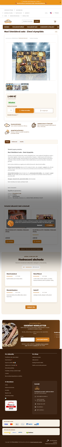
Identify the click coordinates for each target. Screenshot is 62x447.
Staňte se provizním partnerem (39, 365)
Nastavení (39, 225)
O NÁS (5, 16)
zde (50, 222)
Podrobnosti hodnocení (23, 38)
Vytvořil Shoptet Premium (53, 441)
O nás (6, 385)
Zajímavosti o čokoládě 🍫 (11, 365)
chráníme (35, 345)
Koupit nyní (45, 110)
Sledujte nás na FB (41, 404)
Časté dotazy (19, 13)
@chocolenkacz (40, 410)
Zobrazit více (31, 307)
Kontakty (7, 390)
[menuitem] (7, 27)
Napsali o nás (26, 16)
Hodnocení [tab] (14, 141)
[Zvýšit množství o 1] (14, 109)
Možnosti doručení (12, 106)
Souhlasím (50, 225)
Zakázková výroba (36, 357)
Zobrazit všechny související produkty (31, 249)
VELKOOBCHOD (19, 10)
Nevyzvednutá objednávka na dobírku (13, 376)
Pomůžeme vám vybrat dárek (11, 357)
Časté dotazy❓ (8, 360)
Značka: (34, 38)
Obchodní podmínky (9, 368)
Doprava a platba (8, 13)
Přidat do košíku (25, 110)
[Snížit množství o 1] (14, 111)
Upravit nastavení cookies (36, 442)
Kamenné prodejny (9, 395)
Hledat (37, 21)
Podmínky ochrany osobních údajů (12, 371)
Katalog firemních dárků (37, 362)
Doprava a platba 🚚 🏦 (10, 362)
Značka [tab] (21, 141)
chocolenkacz (40, 407)
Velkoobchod (35, 360)
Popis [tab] (7, 141)
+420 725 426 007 (40, 399)
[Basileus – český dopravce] (29, 432)
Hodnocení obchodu (15, 16)
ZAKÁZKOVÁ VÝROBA (8, 10)
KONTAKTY (27, 13)
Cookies (7, 373)
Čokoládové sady (17, 193)
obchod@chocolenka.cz (42, 396)
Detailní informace (12, 115)
